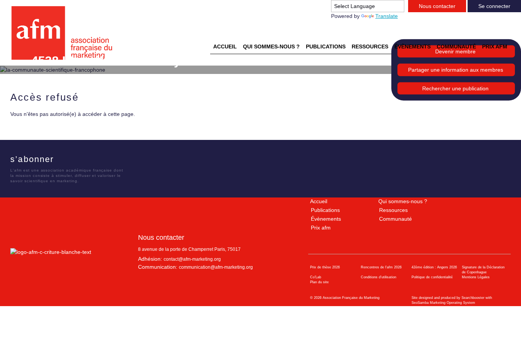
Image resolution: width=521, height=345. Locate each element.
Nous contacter (437, 6)
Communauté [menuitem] (456, 46)
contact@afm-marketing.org (192, 259)
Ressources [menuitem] (370, 46)
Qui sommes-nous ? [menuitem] (271, 46)
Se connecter (494, 6)
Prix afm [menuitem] (494, 46)
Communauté (395, 219)
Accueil (318, 201)
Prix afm (321, 228)
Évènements (326, 219)
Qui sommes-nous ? (402, 201)
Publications (325, 210)
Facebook (62, 160)
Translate (386, 16)
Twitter (75, 160)
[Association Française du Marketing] (65, 33)
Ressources (393, 210)
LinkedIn (89, 160)
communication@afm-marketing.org (216, 267)
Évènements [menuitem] (412, 46)
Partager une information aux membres (455, 70)
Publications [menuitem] (326, 46)
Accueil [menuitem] (225, 46)
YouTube (103, 160)
